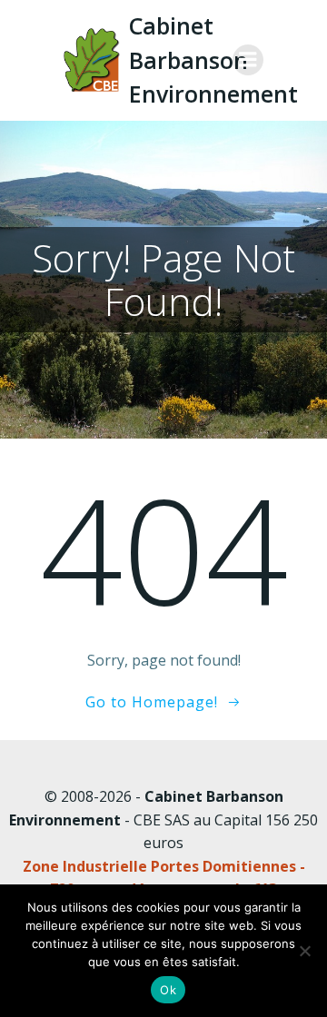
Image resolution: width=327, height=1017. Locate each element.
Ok (168, 989)
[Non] (304, 951)
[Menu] (248, 59)
